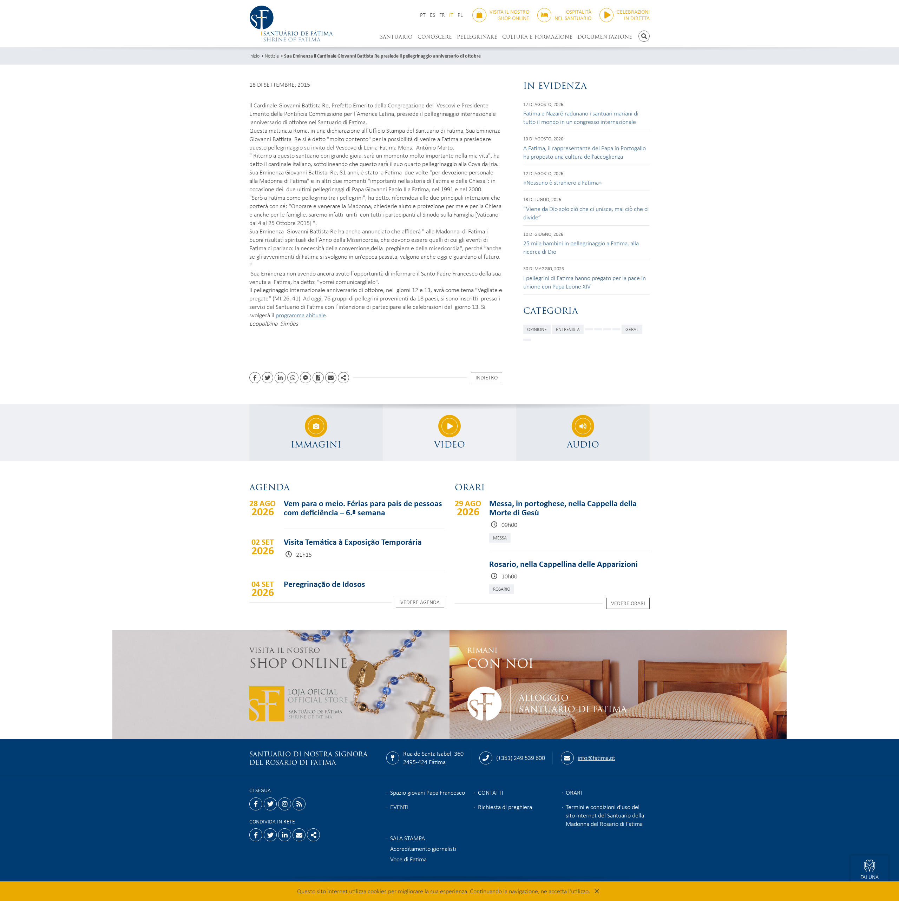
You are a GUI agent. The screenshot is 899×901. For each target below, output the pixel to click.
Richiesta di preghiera (505, 806)
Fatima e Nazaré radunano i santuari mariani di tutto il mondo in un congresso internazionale (580, 117)
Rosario (501, 588)
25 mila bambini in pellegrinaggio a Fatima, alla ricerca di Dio (581, 247)
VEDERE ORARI (628, 603)
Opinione (537, 329)
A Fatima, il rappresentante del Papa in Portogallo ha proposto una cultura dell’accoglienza (584, 152)
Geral (631, 329)
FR (442, 15)
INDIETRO (486, 377)
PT (423, 15)
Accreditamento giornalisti (423, 848)
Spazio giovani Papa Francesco (427, 792)
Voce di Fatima (408, 859)
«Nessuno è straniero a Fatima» (562, 182)
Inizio (254, 55)
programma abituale (301, 315)
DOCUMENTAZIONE (604, 37)
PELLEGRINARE (477, 37)
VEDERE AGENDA (420, 602)
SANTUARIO (396, 37)
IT (451, 15)
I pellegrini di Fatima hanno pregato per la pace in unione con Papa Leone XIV (584, 281)
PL (460, 15)
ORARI (574, 792)
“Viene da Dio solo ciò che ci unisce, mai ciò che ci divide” (586, 212)
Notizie (272, 55)
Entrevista (568, 329)
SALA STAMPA (407, 838)
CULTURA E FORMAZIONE (537, 37)
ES (432, 15)
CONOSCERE (435, 37)
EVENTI (399, 806)
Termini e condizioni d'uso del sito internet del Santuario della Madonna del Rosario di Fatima (605, 815)
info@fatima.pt (596, 757)
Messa (500, 537)
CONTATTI (490, 792)
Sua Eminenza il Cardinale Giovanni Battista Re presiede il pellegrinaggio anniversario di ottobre (382, 55)
